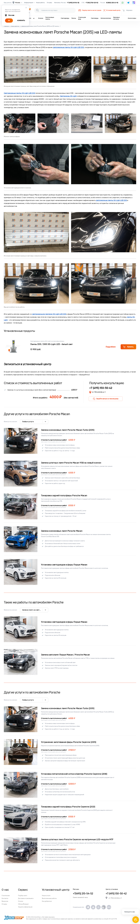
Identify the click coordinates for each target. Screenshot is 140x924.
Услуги (28, 18)
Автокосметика (106, 18)
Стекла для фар (82, 18)
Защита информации (25, 907)
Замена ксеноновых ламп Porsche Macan (61, 531)
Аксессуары (132, 18)
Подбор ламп (22, 895)
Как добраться (47, 901)
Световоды (94, 18)
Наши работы (40, 2)
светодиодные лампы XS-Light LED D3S (68, 47)
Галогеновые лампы (49, 18)
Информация (28, 2)
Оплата (20, 901)
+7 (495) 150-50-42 (100, 388)
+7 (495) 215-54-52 (73, 3)
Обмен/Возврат (23, 904)
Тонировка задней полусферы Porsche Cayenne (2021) (68, 806)
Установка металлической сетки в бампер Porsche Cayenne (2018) (74, 774)
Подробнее (111, 347)
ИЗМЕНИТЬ (21, 20)
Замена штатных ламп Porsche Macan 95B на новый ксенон (71, 462)
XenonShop (14, 918)
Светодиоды (65, 18)
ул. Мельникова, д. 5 (99, 392)
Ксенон (40, 18)
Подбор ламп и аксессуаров (91, 10)
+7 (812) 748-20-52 (91, 3)
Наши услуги (46, 895)
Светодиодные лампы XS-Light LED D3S (19, 93)
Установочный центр (113, 10)
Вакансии (5, 901)
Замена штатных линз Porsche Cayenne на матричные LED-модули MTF (77, 839)
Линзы (73, 18)
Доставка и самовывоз (25, 898)
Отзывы (49, 2)
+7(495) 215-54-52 (83, 893)
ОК (9, 20)
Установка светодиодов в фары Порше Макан (64, 564)
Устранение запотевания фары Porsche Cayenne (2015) (68, 742)
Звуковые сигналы (116, 18)
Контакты (57, 2)
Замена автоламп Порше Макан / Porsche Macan (65, 654)
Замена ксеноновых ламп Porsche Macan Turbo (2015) (67, 430)
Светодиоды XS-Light (68, 96)
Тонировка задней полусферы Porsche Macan (64, 495)
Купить (130, 347)
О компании (6, 895)
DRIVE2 (109, 907)
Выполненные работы (49, 898)
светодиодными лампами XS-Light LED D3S (49, 314)
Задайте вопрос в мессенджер (107, 399)
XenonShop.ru (38, 917)
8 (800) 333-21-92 (112, 3)
